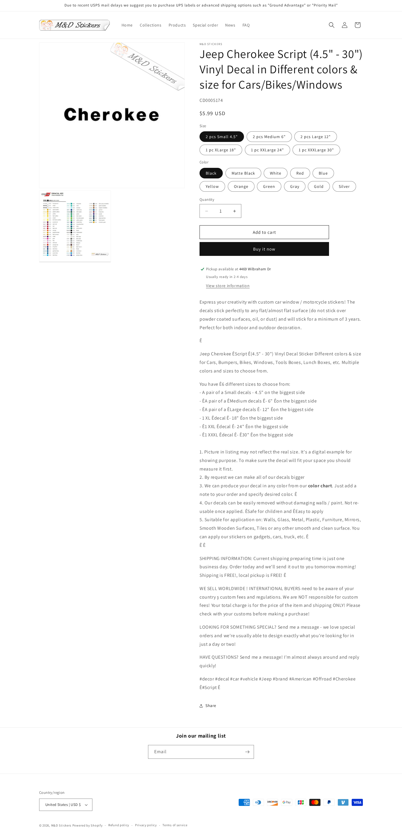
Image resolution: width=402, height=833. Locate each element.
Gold (319, 186)
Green (269, 186)
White (275, 173)
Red (300, 173)
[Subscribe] (247, 752)
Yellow (212, 186)
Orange (241, 186)
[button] (331, 25)
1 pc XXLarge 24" (267, 150)
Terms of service (174, 825)
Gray (294, 186)
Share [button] (210, 705)
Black (211, 173)
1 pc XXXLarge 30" (316, 150)
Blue (323, 173)
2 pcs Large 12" (315, 136)
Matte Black (243, 173)
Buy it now (264, 249)
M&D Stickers (61, 825)
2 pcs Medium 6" (269, 136)
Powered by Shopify (87, 825)
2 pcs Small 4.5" (222, 136)
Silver (344, 186)
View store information (228, 285)
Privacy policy (146, 825)
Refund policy (118, 825)
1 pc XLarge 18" (221, 150)
